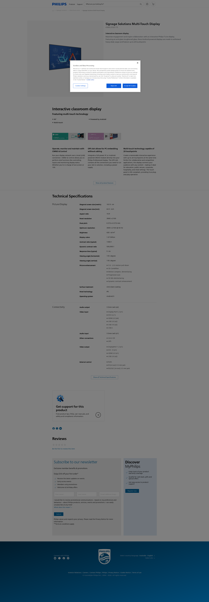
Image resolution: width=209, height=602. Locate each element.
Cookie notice (90, 80)
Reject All (114, 86)
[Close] (137, 62)
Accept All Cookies (130, 86)
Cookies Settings (80, 86)
